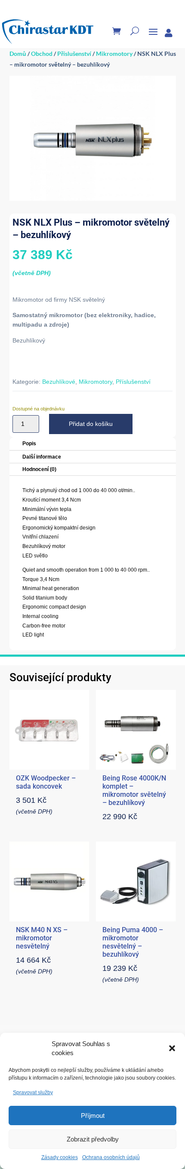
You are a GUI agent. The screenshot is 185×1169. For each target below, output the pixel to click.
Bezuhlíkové (58, 381)
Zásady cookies (59, 1157)
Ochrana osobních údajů (111, 1157)
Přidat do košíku (91, 423)
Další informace (41, 457)
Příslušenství (74, 53)
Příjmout (93, 1115)
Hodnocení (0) (39, 469)
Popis (29, 444)
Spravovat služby (33, 1092)
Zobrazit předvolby (93, 1139)
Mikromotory (114, 53)
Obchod (41, 53)
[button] (172, 1048)
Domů (17, 53)
